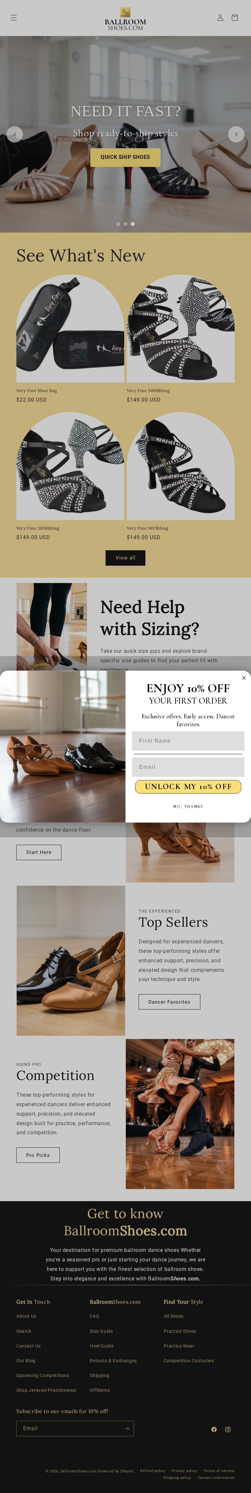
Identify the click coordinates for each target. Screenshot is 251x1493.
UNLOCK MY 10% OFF (188, 786)
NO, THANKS (188, 806)
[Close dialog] (244, 678)
